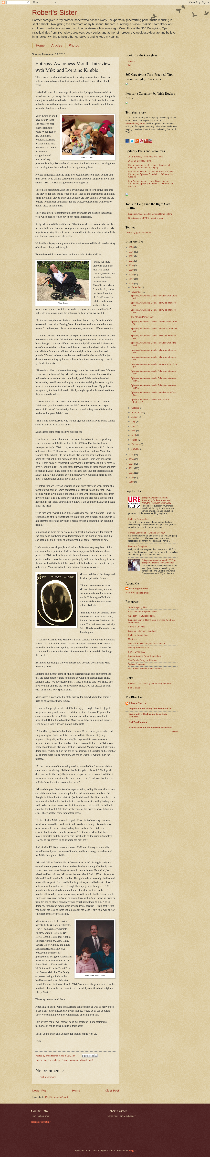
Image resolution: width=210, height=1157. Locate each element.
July (133, 421)
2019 (131, 270)
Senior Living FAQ (136, 652)
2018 (131, 274)
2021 (131, 261)
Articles (56, 45)
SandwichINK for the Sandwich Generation (150, 727)
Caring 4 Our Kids (136, 626)
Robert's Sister (54, 12)
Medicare (132, 639)
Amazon (132, 61)
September (136, 412)
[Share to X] (89, 1055)
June (134, 426)
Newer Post (39, 1090)
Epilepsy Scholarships (138, 519)
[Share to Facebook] (92, 1055)
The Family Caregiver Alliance (142, 660)
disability (47, 1060)
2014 (131, 459)
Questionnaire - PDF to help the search (146, 218)
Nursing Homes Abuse (138, 647)
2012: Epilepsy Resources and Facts (145, 156)
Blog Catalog (134, 688)
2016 (131, 283)
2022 (131, 256)
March (134, 440)
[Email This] (83, 1055)
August (135, 417)
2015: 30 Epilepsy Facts (139, 161)
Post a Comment (48, 1077)
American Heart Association (141, 616)
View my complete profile (137, 593)
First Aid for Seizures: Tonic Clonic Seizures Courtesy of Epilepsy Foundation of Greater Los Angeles (150, 183)
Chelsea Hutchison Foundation (142, 631)
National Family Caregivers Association (146, 643)
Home (40, 45)
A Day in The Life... (138, 703)
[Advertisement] (139, 787)
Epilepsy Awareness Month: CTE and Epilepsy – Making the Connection (159, 561)
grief (91, 1060)
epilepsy (56, 1060)
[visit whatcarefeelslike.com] (127, 195)
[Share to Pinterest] (96, 1055)
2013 (131, 464)
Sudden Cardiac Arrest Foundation (144, 656)
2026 (131, 247)
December (136, 287)
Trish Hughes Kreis (138, 588)
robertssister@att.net (136, 123)
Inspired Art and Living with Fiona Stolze (150, 708)
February (135, 444)
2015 (131, 454)
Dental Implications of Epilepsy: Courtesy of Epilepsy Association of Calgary (149, 166)
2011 (131, 473)
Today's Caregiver (136, 664)
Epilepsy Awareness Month (74, 1060)
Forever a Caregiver (137, 546)
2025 (131, 252)
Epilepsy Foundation (137, 635)
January (135, 449)
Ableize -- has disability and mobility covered (149, 683)
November (136, 292)
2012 (131, 468)
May (133, 430)
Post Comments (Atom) (56, 1097)
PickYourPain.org (138, 722)
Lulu (130, 65)
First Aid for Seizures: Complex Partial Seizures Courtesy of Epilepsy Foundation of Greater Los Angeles (151, 174)
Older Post (112, 1090)
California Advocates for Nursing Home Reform (150, 214)
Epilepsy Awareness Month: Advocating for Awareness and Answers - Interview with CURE (156, 500)
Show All (175, 731)
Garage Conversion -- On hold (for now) (146, 533)
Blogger (132, 1150)
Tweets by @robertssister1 (138, 232)
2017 (131, 279)
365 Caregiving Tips (137, 607)
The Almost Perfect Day (142, 317)
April (133, 435)
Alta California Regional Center (142, 611)
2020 (131, 265)
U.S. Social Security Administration (145, 668)
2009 (131, 482)
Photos (74, 45)
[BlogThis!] (86, 1055)
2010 (131, 477)
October (135, 408)
